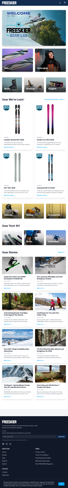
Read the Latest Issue (42, 461)
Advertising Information (43, 458)
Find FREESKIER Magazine (44, 464)
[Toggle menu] (65, 2)
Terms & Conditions (41, 455)
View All (60, 252)
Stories (4, 455)
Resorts (4, 461)
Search (4, 464)
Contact (4, 472)
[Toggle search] (60, 3)
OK (61, 484)
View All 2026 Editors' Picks (53, 99)
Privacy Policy (40, 452)
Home (4, 452)
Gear (3, 458)
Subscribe (61, 436)
